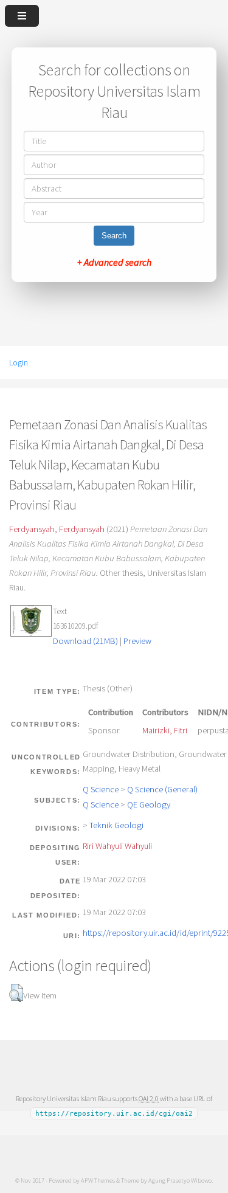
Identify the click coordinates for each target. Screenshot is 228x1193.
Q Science (101, 789)
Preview (137, 640)
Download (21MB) (85, 640)
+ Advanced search (114, 262)
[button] (16, 993)
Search (114, 235)
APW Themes (98, 1180)
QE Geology (148, 804)
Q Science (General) (162, 789)
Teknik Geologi (116, 825)
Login (18, 362)
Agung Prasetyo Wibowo (180, 1180)
